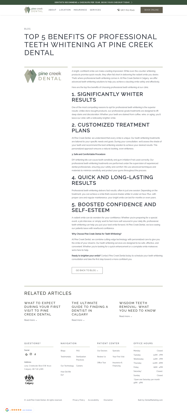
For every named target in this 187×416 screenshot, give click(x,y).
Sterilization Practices (81, 358)
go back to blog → (87, 270)
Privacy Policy (79, 400)
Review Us (101, 357)
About (52, 10)
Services (95, 10)
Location (65, 10)
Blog (27, 29)
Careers (79, 366)
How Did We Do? (66, 373)
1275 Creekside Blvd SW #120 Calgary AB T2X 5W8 (37, 367)
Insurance (80, 10)
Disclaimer (108, 400)
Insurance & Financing (117, 364)
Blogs (63, 351)
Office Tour (101, 362)
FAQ (78, 351)
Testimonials (66, 357)
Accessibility (93, 400)
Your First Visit (118, 357)
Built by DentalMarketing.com (150, 400)
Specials (116, 351)
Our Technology (67, 366)
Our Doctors (102, 351)
